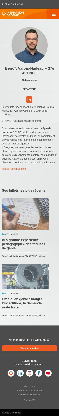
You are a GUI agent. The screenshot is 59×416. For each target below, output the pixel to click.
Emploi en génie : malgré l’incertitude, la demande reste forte (22, 303)
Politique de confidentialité (29, 390)
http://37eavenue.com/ (14, 168)
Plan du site (29, 386)
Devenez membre (29, 348)
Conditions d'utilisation (29, 394)
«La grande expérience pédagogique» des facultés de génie (23, 244)
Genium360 (29, 400)
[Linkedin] (29, 100)
